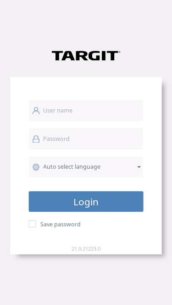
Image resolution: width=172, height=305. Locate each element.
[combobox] (85, 166)
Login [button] (86, 201)
